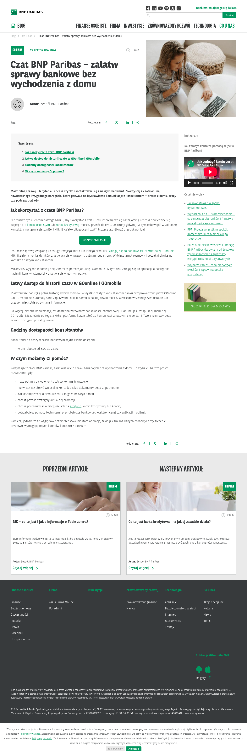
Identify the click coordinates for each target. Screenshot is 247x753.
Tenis (207, 621)
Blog (21, 26)
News (207, 614)
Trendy (169, 627)
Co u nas (227, 26)
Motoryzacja (173, 621)
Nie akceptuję (115, 748)
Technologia (205, 26)
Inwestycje (134, 26)
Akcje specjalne (214, 602)
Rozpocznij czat (95, 240)
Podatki (16, 621)
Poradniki (17, 633)
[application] (210, 172)
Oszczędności (19, 614)
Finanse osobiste (91, 26)
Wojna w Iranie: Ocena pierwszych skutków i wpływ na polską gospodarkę (209, 270)
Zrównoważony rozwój (169, 26)
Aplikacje (171, 602)
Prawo (15, 627)
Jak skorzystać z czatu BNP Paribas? (49, 152)
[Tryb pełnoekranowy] (231, 183)
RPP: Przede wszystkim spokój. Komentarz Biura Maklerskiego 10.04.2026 (207, 234)
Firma (115, 26)
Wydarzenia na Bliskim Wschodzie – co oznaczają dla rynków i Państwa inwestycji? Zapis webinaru (211, 219)
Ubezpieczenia (20, 639)
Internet (170, 614)
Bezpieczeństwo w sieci (180, 608)
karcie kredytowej (67, 225)
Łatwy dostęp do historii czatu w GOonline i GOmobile (62, 158)
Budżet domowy (21, 608)
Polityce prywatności (30, 734)
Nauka (130, 608)
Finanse (16, 602)
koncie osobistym (38, 225)
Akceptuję (134, 748)
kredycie (75, 406)
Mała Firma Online (61, 602)
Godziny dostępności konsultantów (49, 165)
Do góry (201, 678)
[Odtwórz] (189, 183)
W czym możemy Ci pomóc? (44, 171)
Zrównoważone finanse (141, 602)
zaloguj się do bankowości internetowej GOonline (141, 251)
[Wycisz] (225, 183)
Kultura (208, 608)
